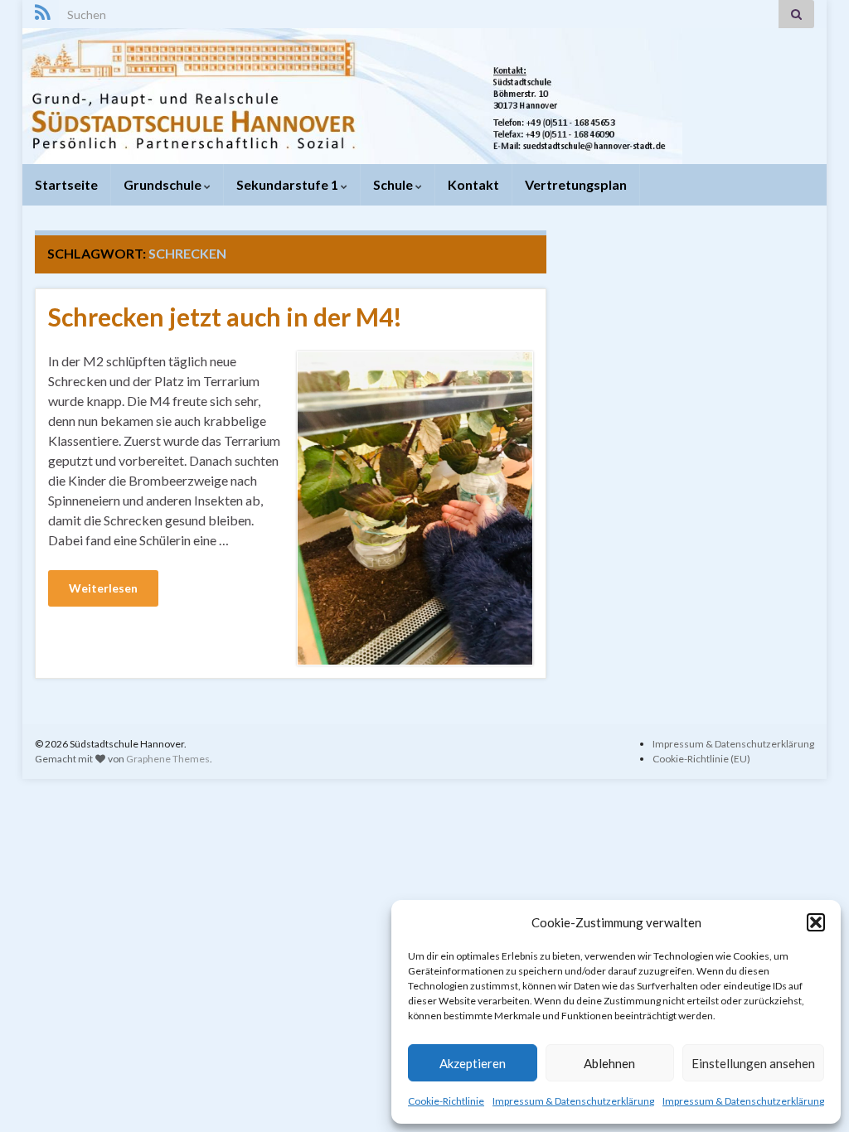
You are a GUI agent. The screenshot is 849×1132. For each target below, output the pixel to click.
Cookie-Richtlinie (446, 1101)
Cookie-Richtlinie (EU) (701, 758)
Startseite (66, 184)
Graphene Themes (168, 758)
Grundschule (164, 184)
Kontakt (473, 184)
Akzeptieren (472, 1063)
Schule (394, 184)
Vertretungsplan (576, 184)
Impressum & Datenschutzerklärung (573, 1101)
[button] (816, 922)
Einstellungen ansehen (753, 1063)
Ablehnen (609, 1063)
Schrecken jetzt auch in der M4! (225, 316)
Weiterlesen (103, 588)
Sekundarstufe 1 (288, 184)
